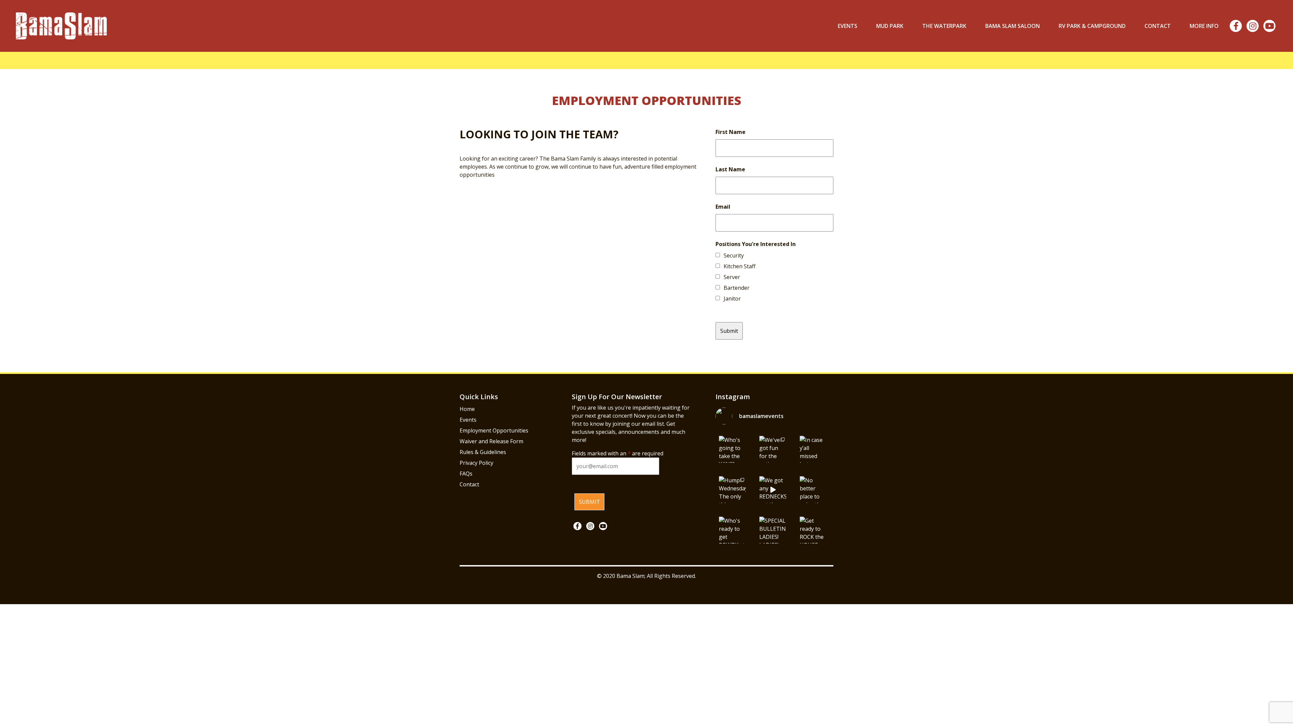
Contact (1158, 26)
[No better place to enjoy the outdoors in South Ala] (813, 489)
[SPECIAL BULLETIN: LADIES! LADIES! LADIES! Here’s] (772, 530)
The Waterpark (944, 26)
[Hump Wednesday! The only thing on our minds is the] (732, 489)
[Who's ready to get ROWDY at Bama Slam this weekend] (732, 530)
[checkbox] (718, 255)
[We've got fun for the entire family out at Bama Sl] (772, 449)
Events (847, 26)
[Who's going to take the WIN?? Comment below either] (732, 449)
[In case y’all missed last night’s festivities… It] (813, 449)
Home (467, 409)
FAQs (466, 473)
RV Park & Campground (1092, 26)
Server (732, 277)
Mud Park (889, 26)
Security (734, 255)
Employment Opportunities (494, 430)
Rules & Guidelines (483, 452)
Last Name (730, 169)
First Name (730, 132)
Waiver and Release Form (491, 441)
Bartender (737, 287)
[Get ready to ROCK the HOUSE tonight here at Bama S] (813, 530)
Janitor (732, 298)
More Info (1204, 26)
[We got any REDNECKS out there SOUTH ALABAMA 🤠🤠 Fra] (772, 489)
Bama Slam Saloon (1012, 26)
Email (723, 206)
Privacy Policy (476, 462)
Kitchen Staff (740, 266)
